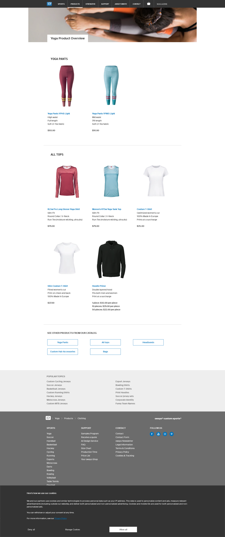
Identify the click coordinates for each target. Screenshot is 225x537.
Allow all (123, 529)
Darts (49, 466)
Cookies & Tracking (125, 455)
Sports (61, 4)
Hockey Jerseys (54, 396)
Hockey (50, 448)
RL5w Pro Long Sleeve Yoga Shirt (64, 209)
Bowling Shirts (123, 385)
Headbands (148, 342)
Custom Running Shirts (58, 392)
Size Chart (86, 448)
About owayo (121, 4)
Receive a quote (89, 437)
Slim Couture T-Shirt (58, 286)
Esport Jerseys (123, 381)
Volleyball (51, 477)
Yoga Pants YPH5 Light (59, 113)
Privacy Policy (122, 452)
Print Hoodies (122, 392)
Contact (136, 4)
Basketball (52, 444)
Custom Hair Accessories (62, 351)
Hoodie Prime (99, 286)
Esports (50, 459)
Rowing (50, 474)
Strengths (90, 4)
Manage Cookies (72, 529)
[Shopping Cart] (148, 4)
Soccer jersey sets (125, 396)
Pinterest (172, 434)
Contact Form (122, 437)
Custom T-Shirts (124, 389)
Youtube (158, 434)
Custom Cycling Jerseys (59, 381)
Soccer (50, 437)
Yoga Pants (62, 342)
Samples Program (90, 433)
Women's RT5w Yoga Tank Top (106, 209)
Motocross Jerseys (56, 400)
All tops (105, 342)
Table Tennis (53, 481)
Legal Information (124, 444)
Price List (85, 455)
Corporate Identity (125, 400)
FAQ (83, 444)
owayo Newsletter (124, 441)
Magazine (162, 4)
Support (105, 4)
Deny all (31, 529)
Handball (51, 441)
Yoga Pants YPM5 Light (103, 113)
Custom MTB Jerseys (57, 403)
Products (75, 4)
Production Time (89, 452)
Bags (105, 351)
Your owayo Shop (89, 459)
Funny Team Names (125, 403)
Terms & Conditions (125, 448)
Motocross (52, 463)
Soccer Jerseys (54, 385)
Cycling (50, 452)
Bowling (50, 470)
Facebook (152, 434)
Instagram (165, 434)
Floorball (51, 485)
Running (51, 455)
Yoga (49, 433)
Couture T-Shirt (144, 209)
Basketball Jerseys (56, 389)
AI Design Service (89, 441)
